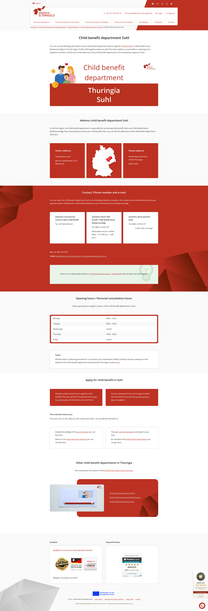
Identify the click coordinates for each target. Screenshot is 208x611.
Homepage (33, 27)
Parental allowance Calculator (67, 22)
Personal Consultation (124, 22)
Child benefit (127, 46)
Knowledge (143, 22)
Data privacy (99, 599)
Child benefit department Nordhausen (125, 497)
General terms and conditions (114, 599)
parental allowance (127, 432)
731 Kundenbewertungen (200, 592)
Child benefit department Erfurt (122, 493)
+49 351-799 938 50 (113, 13)
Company (158, 22)
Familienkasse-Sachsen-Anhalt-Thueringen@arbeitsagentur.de (81, 256)
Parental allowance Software (97, 22)
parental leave (83, 432)
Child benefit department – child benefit (106, 274)
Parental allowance (41, 22)
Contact (171, 22)
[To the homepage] (44, 12)
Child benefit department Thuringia (91, 27)
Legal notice (129, 599)
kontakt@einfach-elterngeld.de (139, 13)
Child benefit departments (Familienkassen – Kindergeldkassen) (59, 27)
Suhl (117, 362)
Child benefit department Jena (121, 501)
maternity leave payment (76, 439)
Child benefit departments (136, 439)
